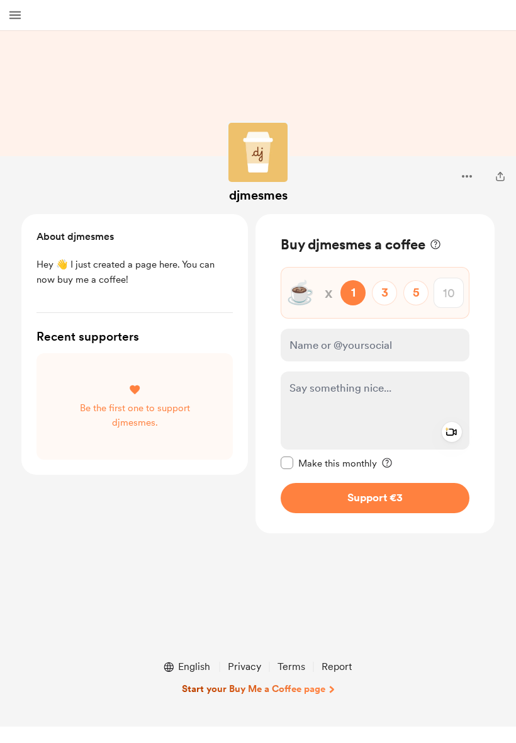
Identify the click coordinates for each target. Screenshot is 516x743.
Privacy (244, 666)
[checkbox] (329, 463)
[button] (15, 15)
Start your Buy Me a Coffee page (253, 689)
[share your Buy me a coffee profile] (500, 176)
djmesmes (258, 195)
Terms (291, 666)
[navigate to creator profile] (258, 152)
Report (337, 666)
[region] (375, 373)
